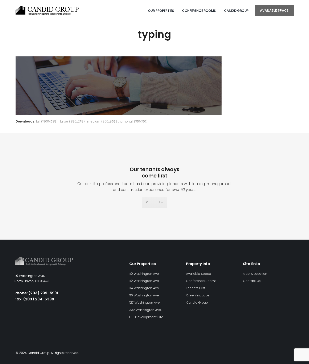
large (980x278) (72, 121)
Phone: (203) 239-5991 (36, 293)
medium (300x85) (101, 121)
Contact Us (154, 202)
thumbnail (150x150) (132, 121)
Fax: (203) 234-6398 (34, 299)
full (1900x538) (47, 121)
